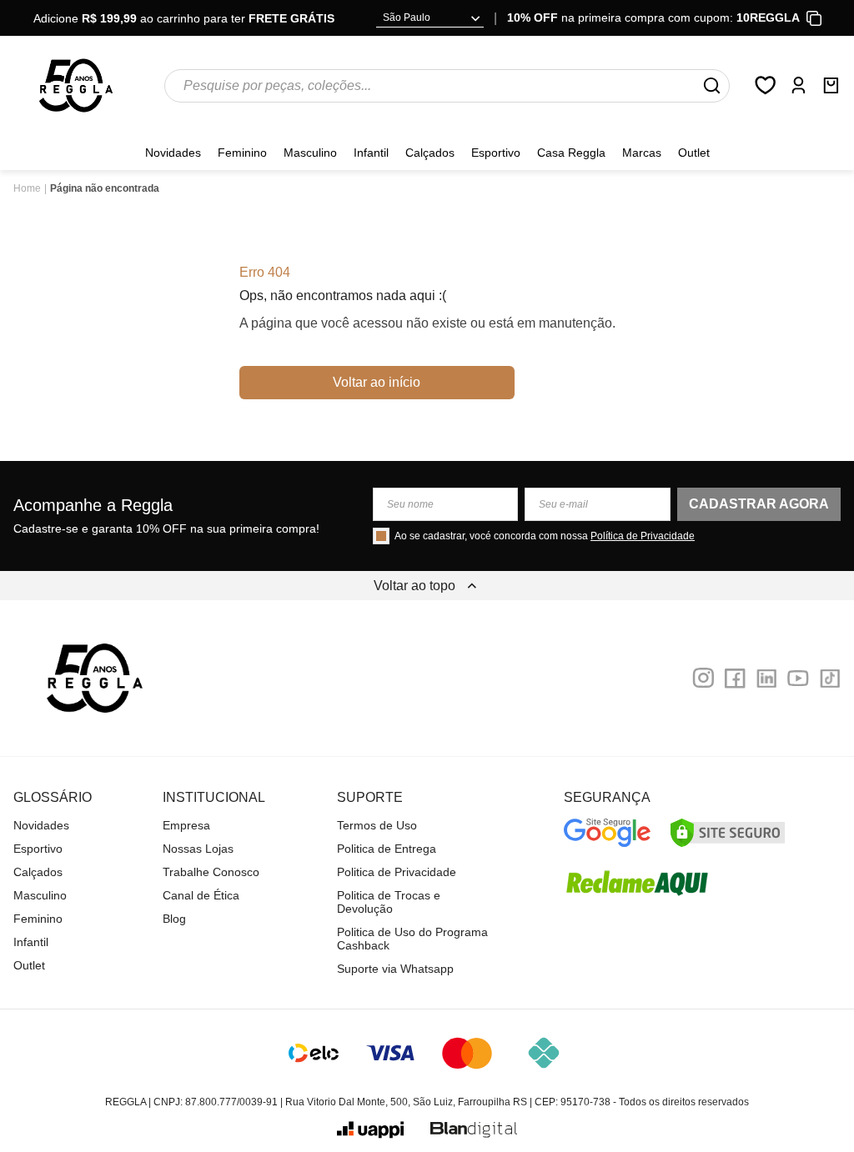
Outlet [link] (29, 965)
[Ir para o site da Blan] (473, 1130)
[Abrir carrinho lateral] (831, 85)
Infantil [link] (371, 152)
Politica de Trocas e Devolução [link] (388, 902)
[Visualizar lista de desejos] (765, 85)
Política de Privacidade (642, 536)
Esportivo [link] (495, 152)
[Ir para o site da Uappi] (370, 1130)
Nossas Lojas (198, 848)
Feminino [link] (242, 152)
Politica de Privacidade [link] (396, 872)
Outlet (694, 152)
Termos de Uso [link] (377, 825)
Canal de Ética (201, 895)
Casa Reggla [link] (571, 152)
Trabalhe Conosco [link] (211, 872)
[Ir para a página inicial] (75, 85)
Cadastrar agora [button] (759, 504)
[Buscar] (711, 86)
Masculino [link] (310, 152)
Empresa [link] (186, 825)
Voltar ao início (376, 382)
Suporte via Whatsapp (395, 968)
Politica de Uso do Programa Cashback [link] (412, 938)
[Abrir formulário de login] (798, 85)
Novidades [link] (173, 152)
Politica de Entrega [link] (386, 848)
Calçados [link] (430, 152)
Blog (174, 918)
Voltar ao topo (414, 586)
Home (27, 188)
